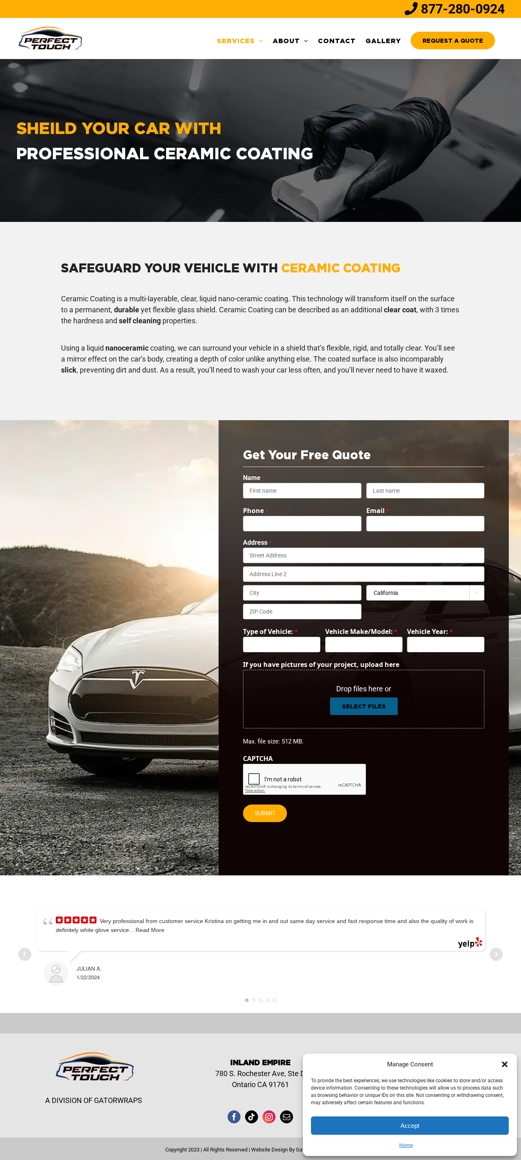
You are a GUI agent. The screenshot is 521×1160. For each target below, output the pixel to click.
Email (377, 510)
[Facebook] (234, 1116)
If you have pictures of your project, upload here (321, 664)
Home (406, 1145)
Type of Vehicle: (270, 631)
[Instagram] (269, 1116)
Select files (364, 706)
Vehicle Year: (429, 631)
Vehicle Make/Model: (361, 631)
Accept (410, 1125)
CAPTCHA (258, 758)
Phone (255, 510)
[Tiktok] (251, 1116)
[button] (505, 1064)
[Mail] (286, 1116)
